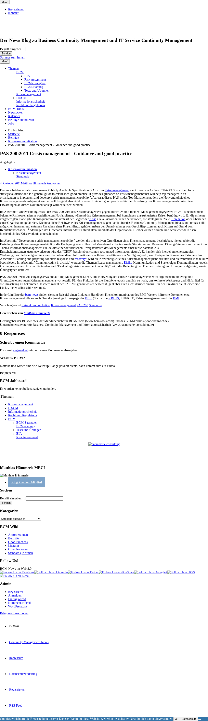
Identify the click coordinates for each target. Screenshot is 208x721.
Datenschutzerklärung (23, 674)
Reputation (178, 219)
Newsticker (15, 112)
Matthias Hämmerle (33, 183)
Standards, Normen (20, 553)
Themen (13, 68)
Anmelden (15, 595)
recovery (80, 259)
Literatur (13, 545)
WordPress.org (17, 606)
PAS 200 (82, 305)
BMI (176, 298)
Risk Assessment (35, 79)
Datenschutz (189, 718)
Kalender (14, 116)
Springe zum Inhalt (12, 57)
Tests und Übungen (36, 90)
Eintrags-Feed (17, 599)
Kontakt (13, 13)
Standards (22, 176)
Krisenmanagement (28, 94)
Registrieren (16, 9)
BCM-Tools (16, 108)
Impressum (16, 658)
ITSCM (21, 98)
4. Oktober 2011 (10, 183)
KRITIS (113, 298)
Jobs (11, 123)
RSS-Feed (15, 705)
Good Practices (18, 542)
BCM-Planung (33, 87)
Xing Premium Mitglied (26, 482)
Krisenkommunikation (22, 169)
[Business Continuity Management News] (25, 31)
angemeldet (20, 350)
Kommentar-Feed (19, 602)
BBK (88, 298)
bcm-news (31, 294)
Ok (176, 718)
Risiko (128, 262)
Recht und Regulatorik (30, 105)
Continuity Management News (29, 642)
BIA (27, 76)
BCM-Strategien (35, 83)
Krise (92, 219)
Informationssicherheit (30, 101)
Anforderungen (18, 534)
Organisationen (18, 549)
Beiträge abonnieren (21, 119)
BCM (20, 72)
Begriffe (13, 538)
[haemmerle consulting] (104, 452)
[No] (199, 719)
